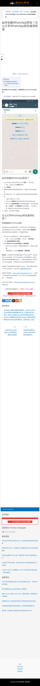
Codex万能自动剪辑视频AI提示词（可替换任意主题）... (20, 312)
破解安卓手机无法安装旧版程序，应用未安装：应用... (19, 319)
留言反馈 (20, 666)
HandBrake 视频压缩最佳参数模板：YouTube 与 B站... (20, 310)
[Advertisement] (20, 52)
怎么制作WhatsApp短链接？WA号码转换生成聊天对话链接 (10, 332)
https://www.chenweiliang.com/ (22, 273)
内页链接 (20, 669)
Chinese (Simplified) (9, 532)
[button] (2, 57)
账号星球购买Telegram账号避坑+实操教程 (14, 589)
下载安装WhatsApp (25, 268)
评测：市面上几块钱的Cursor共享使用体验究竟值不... (19, 315)
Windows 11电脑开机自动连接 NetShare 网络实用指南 (19, 317)
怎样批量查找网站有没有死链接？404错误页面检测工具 (18, 606)
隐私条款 (20, 671)
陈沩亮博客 (15, 11)
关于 (20, 664)
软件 (21, 11)
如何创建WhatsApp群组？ (11, 81)
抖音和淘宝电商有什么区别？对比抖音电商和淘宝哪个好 (29, 332)
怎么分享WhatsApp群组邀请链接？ (11, 84)
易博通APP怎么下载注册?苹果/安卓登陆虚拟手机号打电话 (19, 601)
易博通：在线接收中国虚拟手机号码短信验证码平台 (17, 610)
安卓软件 (26, 11)
